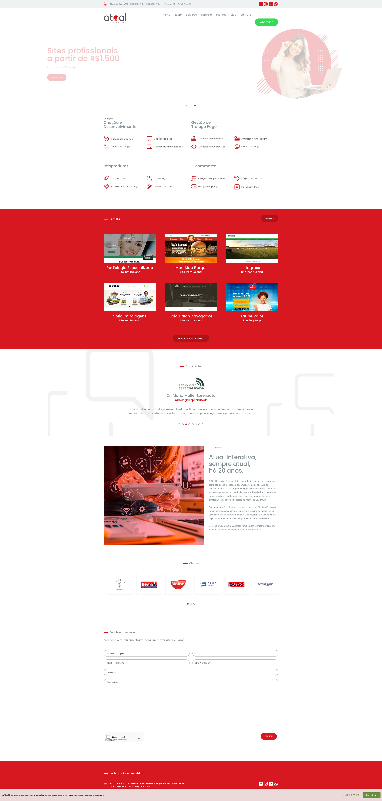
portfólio (206, 15)
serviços (191, 15)
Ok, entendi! (372, 795)
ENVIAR (269, 740)
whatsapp (266, 22)
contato (246, 15)
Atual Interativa (115, 18)
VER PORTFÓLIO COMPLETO (191, 338)
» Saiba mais (351, 795)
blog (233, 15)
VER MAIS (269, 218)
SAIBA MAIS (113, 77)
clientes (221, 15)
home (166, 15)
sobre (178, 15)
